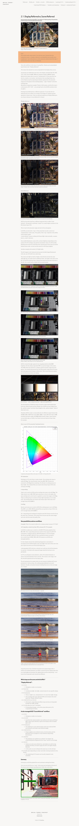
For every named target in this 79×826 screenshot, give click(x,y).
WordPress (42, 820)
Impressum (39, 816)
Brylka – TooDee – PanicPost (39, 812)
